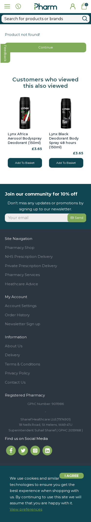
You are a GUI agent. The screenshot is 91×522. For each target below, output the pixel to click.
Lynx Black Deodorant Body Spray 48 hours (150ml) (64, 141)
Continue (45, 47)
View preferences (26, 509)
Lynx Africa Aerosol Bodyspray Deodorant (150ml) (24, 138)
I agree (72, 476)
